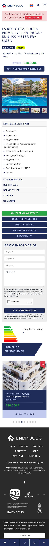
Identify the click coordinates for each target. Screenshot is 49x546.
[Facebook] (24, 482)
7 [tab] (30, 422)
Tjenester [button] (20, 451)
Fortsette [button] (24, 535)
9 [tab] (35, 422)
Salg (35, 451)
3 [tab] (19, 422)
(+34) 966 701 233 (15, 462)
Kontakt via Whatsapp (24, 213)
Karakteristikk (12, 179)
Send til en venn (24, 224)
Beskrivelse (10, 184)
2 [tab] (16, 422)
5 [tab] (24, 422)
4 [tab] (22, 422)
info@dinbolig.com (35, 462)
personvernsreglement (31, 292)
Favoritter (34, 455)
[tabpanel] (24, 389)
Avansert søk (33, 17)
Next (44, 92)
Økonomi (9, 200)
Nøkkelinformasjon (16, 123)
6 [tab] (27, 422)
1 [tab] (13, 422)
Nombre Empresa (12, 5)
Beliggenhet (11, 190)
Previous (5, 92)
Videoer (8, 195)
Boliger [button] (37, 446)
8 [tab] (33, 422)
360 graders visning (24, 230)
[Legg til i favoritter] (42, 363)
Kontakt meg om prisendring (24, 69)
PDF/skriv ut (24, 236)
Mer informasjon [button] (23, 529)
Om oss (24, 446)
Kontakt (18, 455)
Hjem (12, 446)
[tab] (24, 124)
